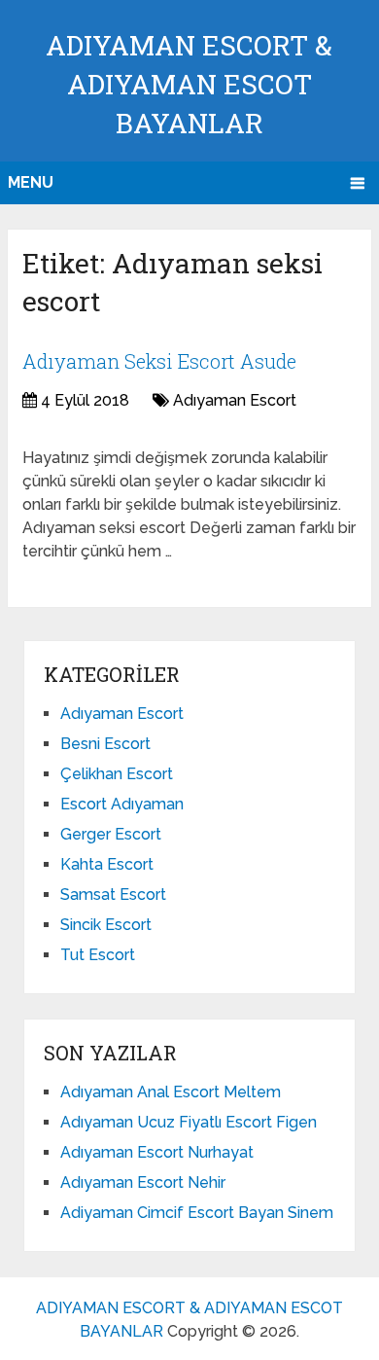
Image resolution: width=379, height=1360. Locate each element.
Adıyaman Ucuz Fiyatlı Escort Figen (188, 1122)
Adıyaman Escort (234, 400)
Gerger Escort (110, 834)
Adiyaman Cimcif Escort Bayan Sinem (196, 1212)
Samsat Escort (113, 894)
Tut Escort (97, 955)
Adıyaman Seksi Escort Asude (159, 361)
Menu (30, 182)
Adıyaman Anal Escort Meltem (170, 1092)
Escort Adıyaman (122, 804)
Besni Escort (105, 743)
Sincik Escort (106, 924)
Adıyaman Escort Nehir (142, 1182)
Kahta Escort (107, 864)
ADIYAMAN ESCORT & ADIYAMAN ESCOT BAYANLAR (189, 84)
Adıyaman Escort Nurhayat (157, 1152)
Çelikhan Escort (116, 774)
